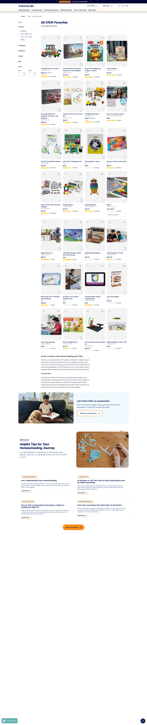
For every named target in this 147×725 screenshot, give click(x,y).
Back (23, 16)
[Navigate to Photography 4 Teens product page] (95, 144)
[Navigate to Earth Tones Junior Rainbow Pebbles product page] (51, 187)
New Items (92, 10)
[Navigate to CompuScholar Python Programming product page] (95, 279)
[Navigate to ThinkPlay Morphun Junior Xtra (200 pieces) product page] (73, 235)
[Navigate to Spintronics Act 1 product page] (51, 235)
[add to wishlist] (44, 37)
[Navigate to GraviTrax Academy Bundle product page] (51, 144)
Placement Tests (66, 10)
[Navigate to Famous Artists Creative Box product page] (117, 144)
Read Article (25, 490)
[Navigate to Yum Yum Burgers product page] (117, 279)
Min (19, 70)
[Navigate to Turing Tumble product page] (117, 51)
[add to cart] (58, 37)
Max (30, 70)
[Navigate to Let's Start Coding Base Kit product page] (73, 144)
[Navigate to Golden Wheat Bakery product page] (95, 235)
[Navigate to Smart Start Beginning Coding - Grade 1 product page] (95, 51)
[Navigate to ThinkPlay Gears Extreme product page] (51, 51)
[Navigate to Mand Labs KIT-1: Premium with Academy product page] (51, 279)
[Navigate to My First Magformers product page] (73, 324)
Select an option (113, 215)
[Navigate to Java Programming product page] (51, 324)
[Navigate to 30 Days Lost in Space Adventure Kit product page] (73, 279)
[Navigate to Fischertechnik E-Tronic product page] (117, 235)
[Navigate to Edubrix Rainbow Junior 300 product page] (117, 324)
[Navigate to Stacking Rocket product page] (95, 187)
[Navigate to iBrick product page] (117, 187)
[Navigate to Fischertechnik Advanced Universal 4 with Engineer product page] (73, 51)
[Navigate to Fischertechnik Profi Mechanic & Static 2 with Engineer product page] (51, 96)
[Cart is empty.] (127, 6)
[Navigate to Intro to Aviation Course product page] (117, 96)
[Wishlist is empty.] (123, 6)
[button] (24, 73)
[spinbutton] (21, 74)
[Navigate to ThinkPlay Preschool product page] (95, 96)
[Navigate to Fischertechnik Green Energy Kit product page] (95, 324)
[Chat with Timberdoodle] (143, 721)
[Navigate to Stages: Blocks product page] (73, 187)
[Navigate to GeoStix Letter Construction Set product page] (73, 96)
